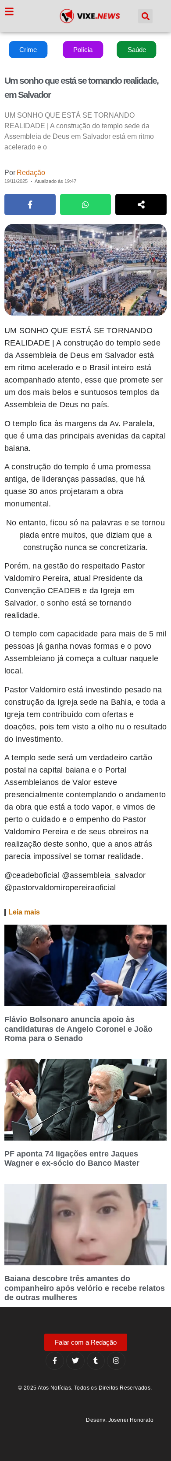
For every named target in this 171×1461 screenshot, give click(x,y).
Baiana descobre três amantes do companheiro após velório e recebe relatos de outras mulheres (84, 1288)
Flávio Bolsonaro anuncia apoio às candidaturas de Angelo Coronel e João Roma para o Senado (78, 1029)
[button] (145, 16)
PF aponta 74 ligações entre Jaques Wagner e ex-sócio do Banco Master (71, 1158)
